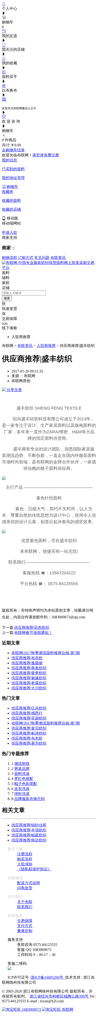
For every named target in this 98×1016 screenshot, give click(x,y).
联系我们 (24, 907)
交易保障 (24, 921)
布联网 (67, 1009)
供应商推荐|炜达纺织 (28, 840)
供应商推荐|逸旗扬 (27, 663)
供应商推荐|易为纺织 (28, 743)
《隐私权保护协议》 (34, 869)
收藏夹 (7, 192)
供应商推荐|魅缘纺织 (28, 678)
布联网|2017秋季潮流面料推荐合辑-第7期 (45, 653)
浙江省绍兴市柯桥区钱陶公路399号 (59, 996)
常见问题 (41, 258)
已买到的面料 (13, 169)
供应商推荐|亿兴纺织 (28, 708)
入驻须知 (24, 864)
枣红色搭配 (23, 779)
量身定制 (24, 931)
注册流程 (24, 854)
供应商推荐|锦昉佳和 (28, 825)
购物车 (12, 187)
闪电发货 (24, 888)
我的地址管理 (13, 178)
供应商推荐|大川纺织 (28, 688)
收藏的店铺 (11, 209)
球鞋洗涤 (21, 794)
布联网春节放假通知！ (33, 633)
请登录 (38, 155)
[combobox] (24, 293)
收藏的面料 (11, 200)
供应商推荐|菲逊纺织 (28, 718)
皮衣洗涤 (21, 789)
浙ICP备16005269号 (48, 977)
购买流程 (24, 859)
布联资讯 (58, 258)
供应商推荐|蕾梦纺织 (28, 673)
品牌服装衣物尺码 (29, 799)
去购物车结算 (13, 150)
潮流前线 (21, 764)
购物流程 (9, 258)
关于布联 (24, 902)
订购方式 (25, 258)
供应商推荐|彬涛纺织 (28, 733)
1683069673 (31, 1009)
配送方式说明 (28, 883)
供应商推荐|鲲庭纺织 (28, 835)
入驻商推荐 (46, 346)
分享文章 (14, 390)
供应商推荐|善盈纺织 (28, 668)
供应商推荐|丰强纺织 (28, 830)
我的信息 (9, 160)
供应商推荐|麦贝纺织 (28, 728)
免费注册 (51, 155)
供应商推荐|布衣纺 (27, 658)
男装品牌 (21, 769)
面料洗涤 (21, 774)
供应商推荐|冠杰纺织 (31, 628)
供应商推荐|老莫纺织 (28, 683)
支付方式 (24, 926)
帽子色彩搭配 (25, 784)
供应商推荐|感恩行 (27, 713)
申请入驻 (9, 233)
